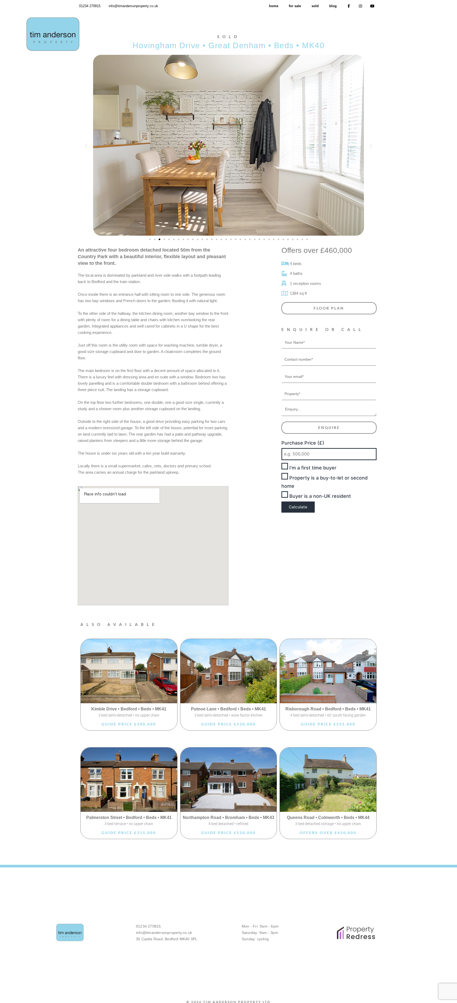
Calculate (298, 506)
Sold (315, 6)
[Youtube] (372, 6)
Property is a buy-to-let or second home (324, 482)
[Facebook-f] (349, 6)
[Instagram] (361, 6)
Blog (333, 6)
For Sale (295, 6)
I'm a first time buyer (312, 468)
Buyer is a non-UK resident (319, 496)
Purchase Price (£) (302, 443)
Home (273, 6)
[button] (86, 145)
